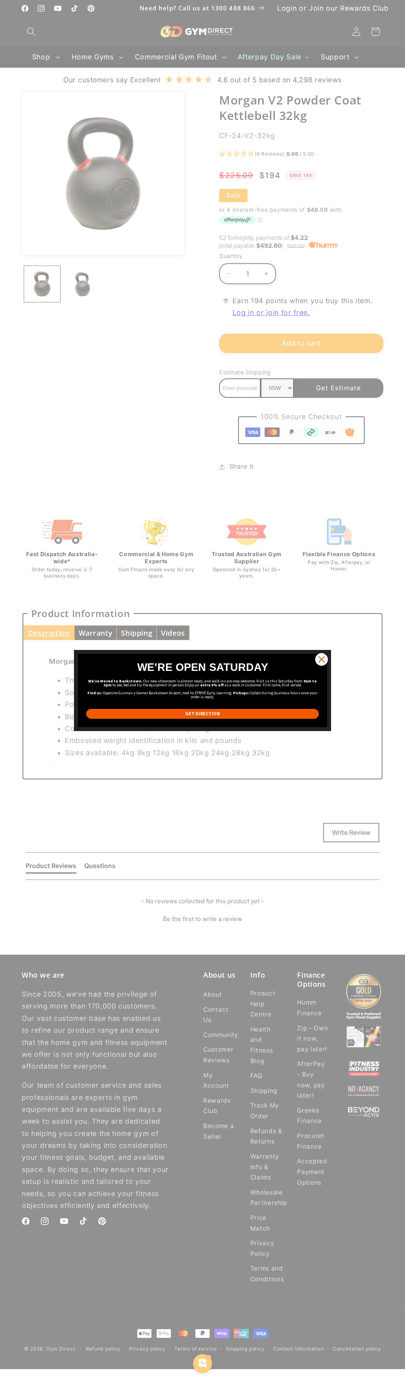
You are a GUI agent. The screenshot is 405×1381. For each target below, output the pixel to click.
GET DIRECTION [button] (202, 713)
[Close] (321, 659)
